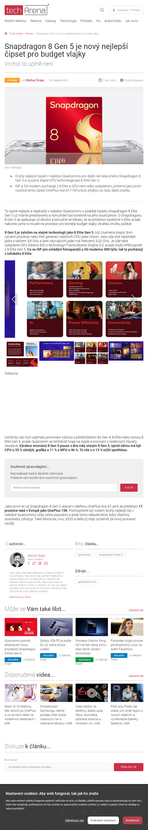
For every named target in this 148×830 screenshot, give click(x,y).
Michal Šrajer (35, 80)
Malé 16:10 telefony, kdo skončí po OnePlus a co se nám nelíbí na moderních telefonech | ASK (20, 715)
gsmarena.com (87, 581)
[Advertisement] (74, 402)
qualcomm (84, 554)
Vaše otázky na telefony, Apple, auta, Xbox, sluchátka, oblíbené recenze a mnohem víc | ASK (89, 715)
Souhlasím (132, 820)
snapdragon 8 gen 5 (111, 554)
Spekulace (84, 659)
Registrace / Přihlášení (129, 10)
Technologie (68, 20)
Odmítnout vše (74, 820)
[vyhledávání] (102, 10)
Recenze (36, 20)
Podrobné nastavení (103, 820)
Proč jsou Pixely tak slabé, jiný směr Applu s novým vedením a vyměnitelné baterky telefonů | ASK (127, 715)
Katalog (50, 20)
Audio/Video (112, 20)
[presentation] (14, 299)
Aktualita (13, 659)
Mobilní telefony (15, 20)
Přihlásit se (128, 767)
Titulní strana (16, 33)
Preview (29, 33)
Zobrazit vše (136, 610)
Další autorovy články (20, 597)
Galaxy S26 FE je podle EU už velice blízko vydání (55, 645)
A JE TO (129, 487)
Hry (98, 20)
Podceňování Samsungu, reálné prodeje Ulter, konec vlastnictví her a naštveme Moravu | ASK (56, 715)
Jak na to (131, 20)
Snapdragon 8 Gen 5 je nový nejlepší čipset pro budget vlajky (67, 33)
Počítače (86, 20)
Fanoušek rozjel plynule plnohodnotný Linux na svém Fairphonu (127, 645)
